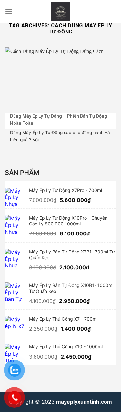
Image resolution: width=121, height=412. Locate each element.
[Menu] (9, 11)
